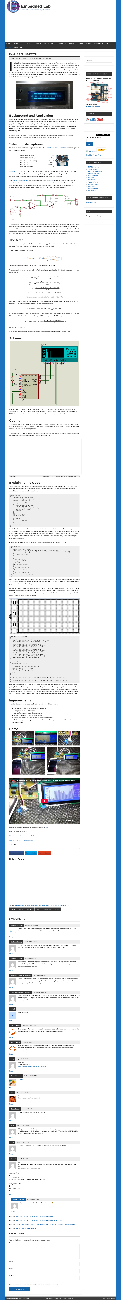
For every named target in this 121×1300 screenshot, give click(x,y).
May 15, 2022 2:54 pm (22, 1092)
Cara (12, 1142)
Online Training (15, 1109)
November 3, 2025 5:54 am (30, 1025)
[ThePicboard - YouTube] (101, 120)
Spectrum (63, 905)
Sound (57, 905)
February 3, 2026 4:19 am (24, 1009)
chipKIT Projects (93, 175)
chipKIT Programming (66, 43)
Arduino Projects (93, 188)
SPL (68, 905)
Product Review (47, 909)
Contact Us (56, 1298)
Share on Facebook (16, 853)
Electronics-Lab (91, 202)
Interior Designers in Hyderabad (20, 992)
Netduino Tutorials (93, 173)
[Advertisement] (60, 27)
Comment (12, 1243)
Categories (89, 216)
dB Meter (34, 905)
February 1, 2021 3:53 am (23, 1142)
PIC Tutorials (92, 190)
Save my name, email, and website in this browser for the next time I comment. (33, 1284)
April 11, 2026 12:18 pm (31, 925)
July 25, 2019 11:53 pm (33, 1199)
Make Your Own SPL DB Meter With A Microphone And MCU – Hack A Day (39, 1220)
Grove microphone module (20, 180)
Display (12, 909)
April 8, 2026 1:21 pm (30, 958)
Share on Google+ (44, 853)
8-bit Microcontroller (20, 905)
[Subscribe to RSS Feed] (87, 120)
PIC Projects (29, 909)
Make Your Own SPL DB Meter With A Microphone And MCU (34, 1216)
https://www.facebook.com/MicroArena (21, 840)
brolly (12, 1059)
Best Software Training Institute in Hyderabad (32, 1066)
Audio (28, 905)
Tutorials (17, 43)
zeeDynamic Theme (109, 1298)
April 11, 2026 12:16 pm (31, 941)
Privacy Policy (65, 1298)
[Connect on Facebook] (94, 120)
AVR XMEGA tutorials (95, 171)
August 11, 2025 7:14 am (23, 1059)
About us (18, 47)
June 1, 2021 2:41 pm (28, 1109)
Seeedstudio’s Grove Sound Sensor (57, 148)
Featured (20, 909)
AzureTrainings (15, 1025)
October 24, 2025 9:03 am (29, 1042)
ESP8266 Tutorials (101, 43)
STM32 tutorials (93, 180)
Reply (11, 937)
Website (11, 1275)
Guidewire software (17, 925)
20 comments (47, 58)
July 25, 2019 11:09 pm (24, 1159)
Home (8, 43)
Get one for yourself (93, 106)
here (39, 124)
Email (11, 1268)
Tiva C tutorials (92, 169)
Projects (27, 43)
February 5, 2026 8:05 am (39, 992)
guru (12, 1092)
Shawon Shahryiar (35, 58)
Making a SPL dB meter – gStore (26, 1228)
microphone (45, 905)
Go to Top (49, 1298)
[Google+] (98, 120)
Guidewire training (16, 942)
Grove (51, 180)
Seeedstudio (13, 171)
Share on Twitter (30, 853)
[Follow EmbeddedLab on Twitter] (91, 120)
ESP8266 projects (93, 167)
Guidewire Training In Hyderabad (21, 975)
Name (11, 1261)
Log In (73, 1298)
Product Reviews (85, 43)
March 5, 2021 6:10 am (23, 1125)
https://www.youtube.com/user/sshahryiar (22, 836)
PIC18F (52, 905)
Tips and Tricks (50, 43)
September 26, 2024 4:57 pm (31, 1076)
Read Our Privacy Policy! (94, 155)
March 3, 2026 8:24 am (39, 975)
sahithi (13, 1009)
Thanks (20, 1079)
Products (37, 43)
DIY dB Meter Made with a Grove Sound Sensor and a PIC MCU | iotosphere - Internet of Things (45, 1224)
